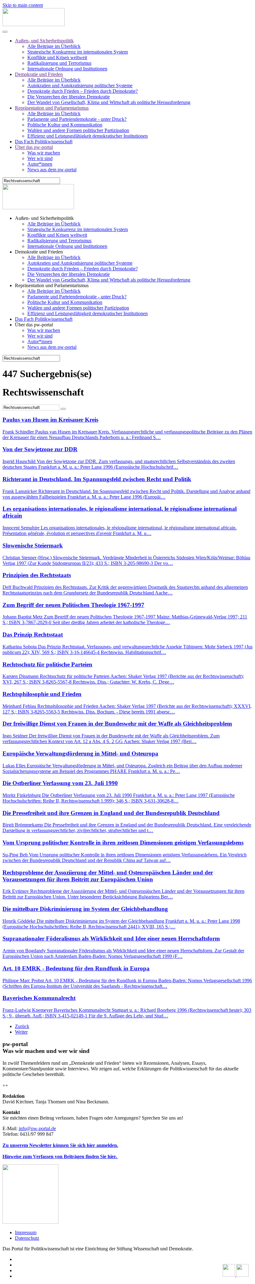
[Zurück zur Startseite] (33, 24)
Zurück (22, 1026)
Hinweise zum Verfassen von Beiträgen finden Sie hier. (60, 1156)
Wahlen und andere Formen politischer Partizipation (78, 130)
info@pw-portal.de (37, 1128)
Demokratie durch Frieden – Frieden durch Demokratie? (82, 91)
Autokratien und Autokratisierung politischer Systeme (79, 85)
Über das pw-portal (34, 147)
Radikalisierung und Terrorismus (59, 63)
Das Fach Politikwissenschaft (43, 141)
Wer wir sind (40, 158)
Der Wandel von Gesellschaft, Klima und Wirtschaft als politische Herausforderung (108, 102)
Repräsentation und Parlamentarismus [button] (52, 285)
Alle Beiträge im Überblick (54, 46)
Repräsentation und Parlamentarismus (52, 108)
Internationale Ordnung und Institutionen (67, 68)
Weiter (21, 1032)
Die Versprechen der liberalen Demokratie (68, 96)
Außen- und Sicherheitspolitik (44, 40)
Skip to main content (22, 5)
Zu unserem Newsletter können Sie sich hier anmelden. (60, 1145)
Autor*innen (39, 164)
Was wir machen (43, 152)
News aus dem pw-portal (51, 169)
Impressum (25, 1232)
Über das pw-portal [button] (34, 324)
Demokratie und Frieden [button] (39, 251)
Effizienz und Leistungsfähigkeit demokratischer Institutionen (87, 136)
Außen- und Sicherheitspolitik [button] (44, 218)
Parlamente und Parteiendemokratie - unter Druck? (77, 119)
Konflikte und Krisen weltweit (57, 57)
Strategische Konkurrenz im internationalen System (77, 51)
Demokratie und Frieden (39, 74)
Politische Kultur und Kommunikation (64, 124)
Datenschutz (27, 1238)
